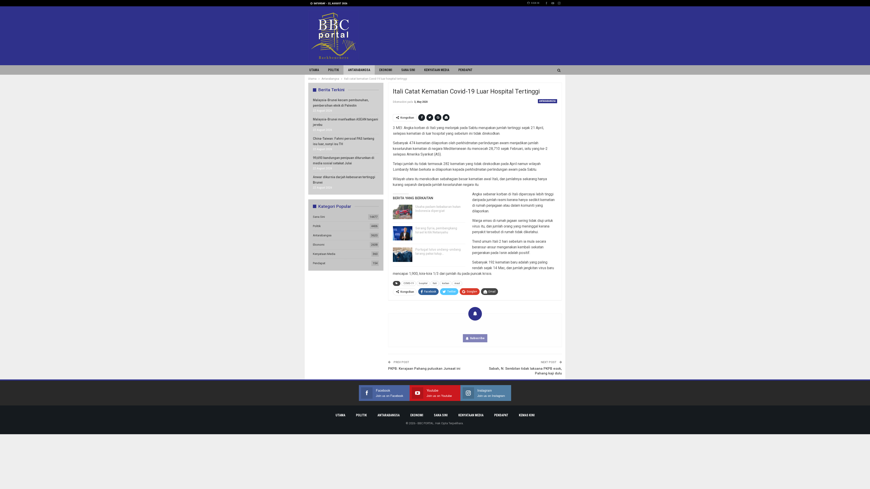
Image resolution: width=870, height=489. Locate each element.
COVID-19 (409, 283)
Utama (314, 70)
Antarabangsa (359, 70)
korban (445, 283)
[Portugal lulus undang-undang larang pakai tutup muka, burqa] (402, 254)
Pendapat (465, 70)
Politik (333, 70)
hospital (423, 283)
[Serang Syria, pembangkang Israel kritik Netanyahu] (402, 233)
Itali (435, 283)
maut (457, 283)
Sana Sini (408, 70)
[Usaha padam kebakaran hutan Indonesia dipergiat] (402, 212)
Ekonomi (385, 70)
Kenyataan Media (436, 70)
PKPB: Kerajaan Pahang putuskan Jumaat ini (424, 369)
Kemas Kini (527, 415)
